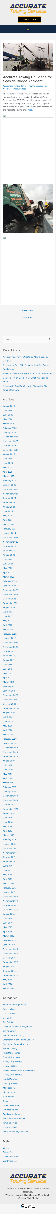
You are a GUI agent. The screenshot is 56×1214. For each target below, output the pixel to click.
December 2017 (10, 848)
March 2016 (8, 936)
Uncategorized (10, 1127)
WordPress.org (10, 1161)
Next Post (27, 317)
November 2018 (10, 800)
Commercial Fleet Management (17, 1026)
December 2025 (10, 437)
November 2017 (10, 853)
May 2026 (7, 419)
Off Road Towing (10, 1110)
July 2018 (7, 818)
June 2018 (7, 822)
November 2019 (10, 752)
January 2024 (9, 533)
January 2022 (9, 638)
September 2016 (10, 910)
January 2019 (9, 791)
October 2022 (9, 599)
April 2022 (7, 625)
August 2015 (9, 966)
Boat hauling (9, 1009)
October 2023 (9, 546)
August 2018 (9, 813)
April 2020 (7, 730)
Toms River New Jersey (14, 1118)
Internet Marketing (39, 1195)
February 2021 (9, 686)
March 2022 (8, 629)
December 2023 (10, 537)
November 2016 (10, 901)
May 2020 (7, 726)
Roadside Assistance (12, 1114)
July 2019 (7, 765)
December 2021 (10, 642)
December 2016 (10, 896)
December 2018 (10, 796)
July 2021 (7, 664)
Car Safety (8, 1022)
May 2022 (7, 621)
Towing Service (36, 86)
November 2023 (10, 542)
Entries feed (8, 1152)
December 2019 (10, 748)
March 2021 (8, 682)
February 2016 (9, 940)
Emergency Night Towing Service (18, 1040)
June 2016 (8, 923)
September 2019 (10, 756)
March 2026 (8, 423)
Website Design (13, 1195)
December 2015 (10, 949)
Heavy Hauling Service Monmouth (19, 1070)
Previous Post (28, 310)
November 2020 (10, 699)
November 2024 (10, 494)
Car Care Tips (9, 1013)
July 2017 (7, 866)
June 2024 (8, 511)
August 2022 (9, 607)
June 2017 (7, 870)
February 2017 (9, 888)
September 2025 (11, 450)
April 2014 (7, 984)
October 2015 (9, 958)
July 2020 (7, 717)
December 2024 (10, 489)
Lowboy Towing (10, 1083)
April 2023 (7, 572)
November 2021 (10, 647)
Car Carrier (8, 1018)
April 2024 (7, 520)
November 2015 (10, 953)
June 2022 (8, 616)
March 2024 (8, 524)
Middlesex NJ (9, 1088)
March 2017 (8, 883)
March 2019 (8, 783)
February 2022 (10, 634)
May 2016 (7, 927)
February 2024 (10, 529)
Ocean (6, 1101)
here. (30, 110)
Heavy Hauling (10, 1066)
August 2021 (9, 660)
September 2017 (10, 861)
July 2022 (7, 612)
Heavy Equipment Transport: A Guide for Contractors (27, 373)
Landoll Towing (10, 1079)
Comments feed (10, 1156)
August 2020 (9, 713)
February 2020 (10, 739)
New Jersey (8, 1097)
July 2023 (7, 559)
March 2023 (8, 577)
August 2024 (9, 507)
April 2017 (7, 879)
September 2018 (10, 809)
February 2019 (9, 787)
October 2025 (9, 445)
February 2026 (10, 428)
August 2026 (9, 406)
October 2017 (9, 857)
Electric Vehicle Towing (13, 1035)
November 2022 (10, 594)
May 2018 (7, 826)
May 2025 (7, 467)
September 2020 (11, 708)
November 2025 (10, 441)
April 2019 (7, 778)
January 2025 (9, 485)
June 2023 (8, 564)
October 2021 (9, 651)
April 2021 (7, 677)
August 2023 (9, 555)
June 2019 (8, 769)
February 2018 (9, 839)
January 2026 (9, 432)
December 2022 (10, 590)
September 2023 (11, 551)
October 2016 (9, 905)
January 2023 (9, 586)
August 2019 (9, 761)
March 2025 (8, 476)
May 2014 (7, 980)
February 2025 (10, 480)
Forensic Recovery (11, 1057)
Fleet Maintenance (11, 1053)
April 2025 (7, 472)
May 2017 (7, 874)
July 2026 (7, 410)
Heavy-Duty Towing (12, 1075)
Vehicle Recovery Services (15, 1131)
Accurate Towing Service (16, 86)
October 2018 (9, 804)
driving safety (9, 1031)
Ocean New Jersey (12, 1105)
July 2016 (7, 918)
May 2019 (7, 774)
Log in (6, 1148)
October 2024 (9, 498)
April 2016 (7, 931)
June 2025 (8, 463)
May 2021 (7, 673)
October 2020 (9, 704)
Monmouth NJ (9, 1092)
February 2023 (10, 581)
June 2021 (7, 669)
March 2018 (8, 835)
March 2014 (8, 988)
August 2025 (9, 454)
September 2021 (10, 656)
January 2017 (9, 892)
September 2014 (10, 975)
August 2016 (9, 914)
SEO (24, 1195)
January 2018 (9, 844)
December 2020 (10, 695)
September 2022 (11, 603)
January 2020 (9, 743)
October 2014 (9, 971)
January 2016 (9, 945)
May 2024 (7, 515)
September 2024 (11, 502)
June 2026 (8, 415)
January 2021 (9, 691)
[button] (28, 28)
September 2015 (10, 962)
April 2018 (7, 831)
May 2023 (7, 568)
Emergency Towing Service (15, 1044)
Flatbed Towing (10, 1048)
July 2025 (7, 458)
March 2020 (8, 734)
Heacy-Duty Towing (12, 1062)
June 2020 (8, 721)
